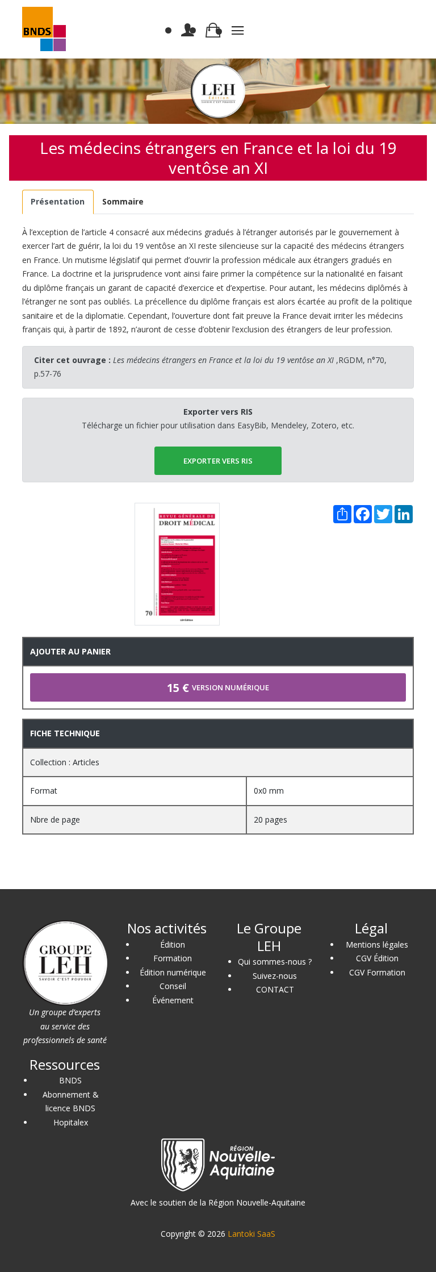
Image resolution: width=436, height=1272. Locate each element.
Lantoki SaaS (251, 1233)
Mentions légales (377, 944)
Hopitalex (70, 1122)
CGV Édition (377, 958)
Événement (173, 1000)
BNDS (70, 1080)
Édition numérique (173, 972)
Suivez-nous (275, 975)
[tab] (58, 202)
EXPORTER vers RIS (218, 461)
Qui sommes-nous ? (275, 961)
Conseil (173, 986)
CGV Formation (377, 972)
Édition (172, 944)
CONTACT (275, 989)
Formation (172, 958)
